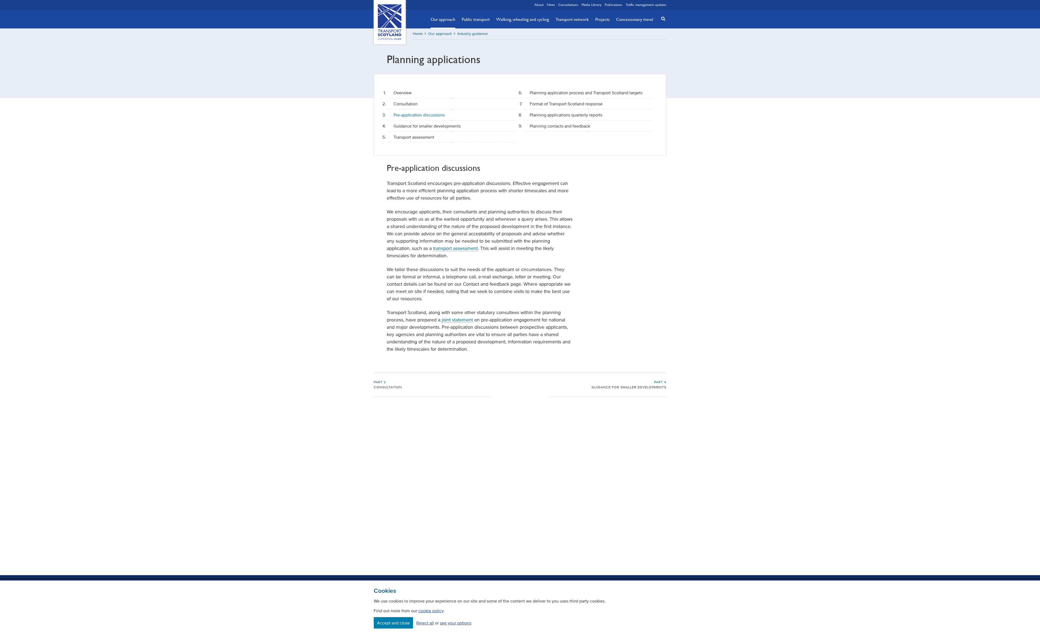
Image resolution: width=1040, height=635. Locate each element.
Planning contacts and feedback (560, 125)
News (551, 4)
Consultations (568, 4)
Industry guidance (472, 34)
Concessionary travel (634, 19)
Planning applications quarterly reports (566, 114)
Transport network (572, 19)
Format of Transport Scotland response (566, 103)
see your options (455, 622)
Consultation (406, 103)
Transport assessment (414, 137)
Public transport (476, 19)
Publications (613, 4)
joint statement (457, 320)
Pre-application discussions (419, 114)
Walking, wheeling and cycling (522, 19)
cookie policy (430, 610)
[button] (661, 18)
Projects (602, 19)
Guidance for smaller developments (427, 125)
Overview (403, 92)
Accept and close (393, 622)
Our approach (443, 19)
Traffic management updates (646, 4)
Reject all (425, 622)
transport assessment (455, 248)
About (539, 4)
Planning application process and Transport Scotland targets (586, 92)
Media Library (591, 4)
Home (418, 34)
